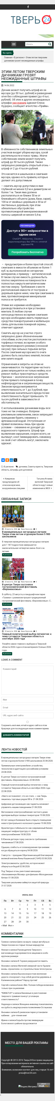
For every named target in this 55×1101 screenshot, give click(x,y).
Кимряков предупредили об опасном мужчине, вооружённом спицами (13, 483)
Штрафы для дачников (21, 470)
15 (20, 913)
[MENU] (14, 44)
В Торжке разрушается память (33, 961)
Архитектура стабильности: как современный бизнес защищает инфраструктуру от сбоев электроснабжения (27, 831)
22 (20, 917)
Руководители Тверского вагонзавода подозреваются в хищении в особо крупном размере (24, 953)
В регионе (19, 57)
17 (35, 913)
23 (27, 917)
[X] (15, 460)
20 (5, 917)
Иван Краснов (26, 529)
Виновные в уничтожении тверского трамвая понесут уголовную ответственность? (23, 996)
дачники (23, 466)
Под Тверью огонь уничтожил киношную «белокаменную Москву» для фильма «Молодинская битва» (27, 874)
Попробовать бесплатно (28, 252)
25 (43, 917)
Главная (8, 57)
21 (12, 917)
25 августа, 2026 (11, 529)
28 (12, 922)
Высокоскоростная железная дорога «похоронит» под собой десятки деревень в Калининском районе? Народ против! (26, 977)
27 (5, 922)
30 (27, 922)
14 (12, 913)
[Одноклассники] (7, 460)
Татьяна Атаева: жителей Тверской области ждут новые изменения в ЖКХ (43, 483)
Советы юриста (35, 466)
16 (27, 913)
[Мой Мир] (11, 460)
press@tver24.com (27, 1073)
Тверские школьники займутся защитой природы (25, 882)
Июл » (11, 925)
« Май (4, 925)
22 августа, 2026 (11, 582)
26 (50, 917)
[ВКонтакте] (3, 460)
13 (5, 913)
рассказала (19, 102)
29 (20, 922)
